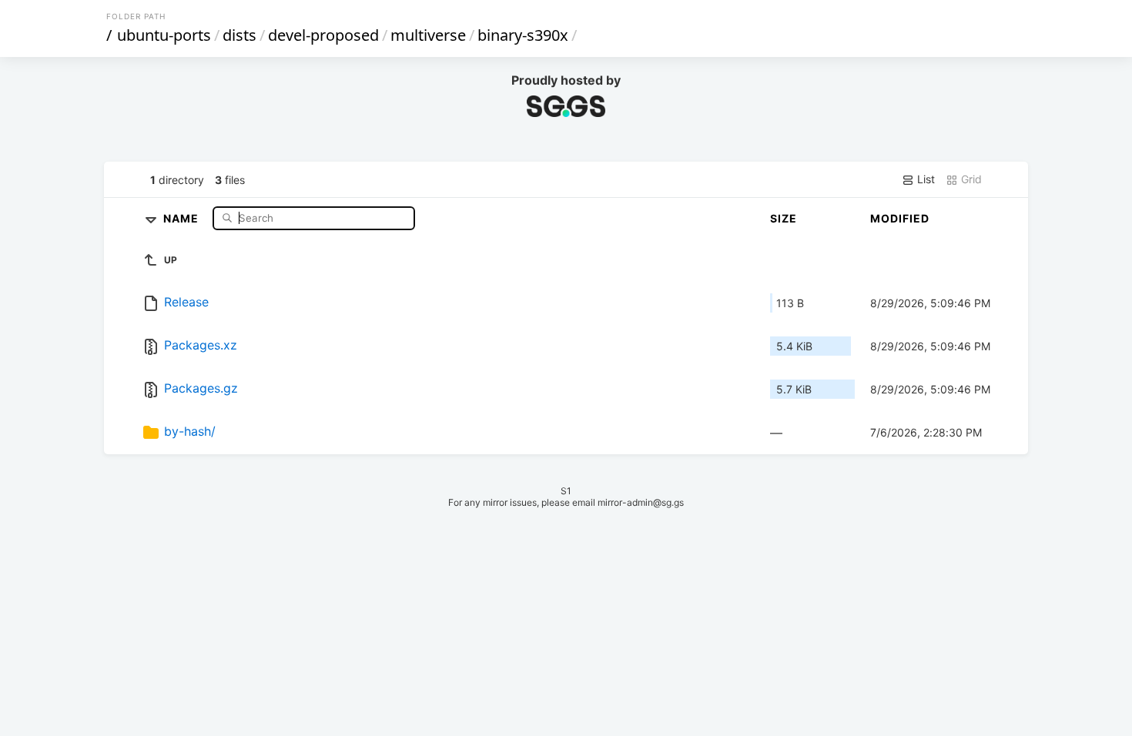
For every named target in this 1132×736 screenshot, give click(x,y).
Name (182, 217)
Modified (899, 218)
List (924, 179)
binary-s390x (522, 35)
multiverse (428, 35)
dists (239, 35)
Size (783, 218)
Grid (970, 179)
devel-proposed (323, 35)
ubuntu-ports (164, 35)
